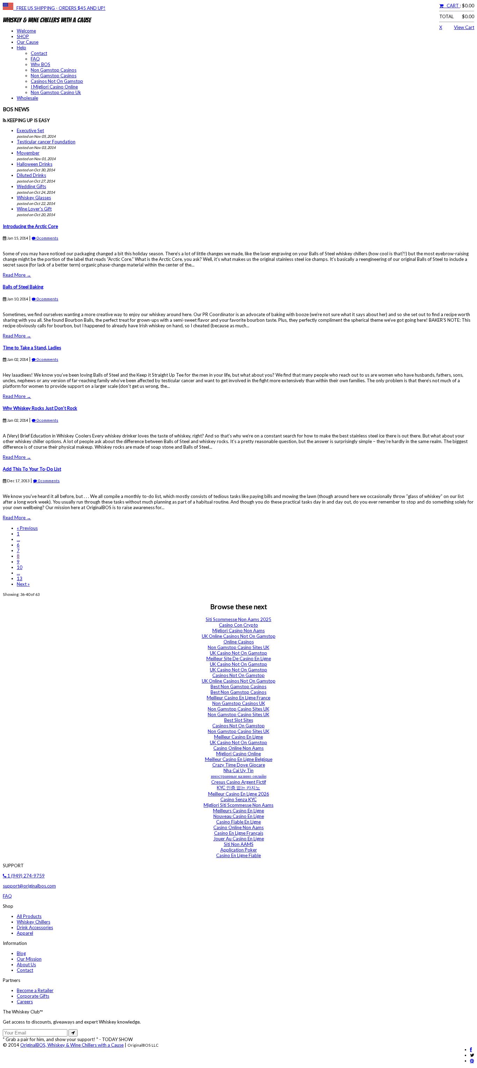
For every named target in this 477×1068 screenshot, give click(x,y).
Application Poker (238, 850)
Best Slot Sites (238, 720)
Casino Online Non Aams (238, 748)
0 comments (47, 238)
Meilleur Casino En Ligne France (238, 697)
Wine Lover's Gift (34, 209)
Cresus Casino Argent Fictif (238, 782)
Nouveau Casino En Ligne (238, 816)
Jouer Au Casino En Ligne (238, 838)
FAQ (35, 59)
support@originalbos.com (29, 886)
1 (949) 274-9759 (25, 875)
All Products (29, 916)
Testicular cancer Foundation (46, 141)
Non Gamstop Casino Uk (56, 92)
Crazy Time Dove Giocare (238, 765)
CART (451, 5)
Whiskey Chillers (33, 922)
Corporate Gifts (33, 996)
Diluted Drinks (31, 175)
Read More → (17, 275)
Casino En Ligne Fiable (238, 855)
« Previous (27, 528)
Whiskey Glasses (34, 197)
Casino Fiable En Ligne (238, 822)
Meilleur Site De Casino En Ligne (238, 658)
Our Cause (27, 42)
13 (19, 578)
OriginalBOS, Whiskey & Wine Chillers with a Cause (72, 1045)
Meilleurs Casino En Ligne (238, 810)
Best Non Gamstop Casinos (238, 686)
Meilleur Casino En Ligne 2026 (238, 794)
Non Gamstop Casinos (53, 70)
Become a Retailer (35, 990)
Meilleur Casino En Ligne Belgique (238, 759)
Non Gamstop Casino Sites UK (238, 647)
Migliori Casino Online (238, 753)
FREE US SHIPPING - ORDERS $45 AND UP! (59, 8)
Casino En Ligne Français (238, 833)
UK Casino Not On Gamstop (238, 653)
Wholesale (27, 98)
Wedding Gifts (31, 186)
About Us (26, 964)
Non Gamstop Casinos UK (238, 703)
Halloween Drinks (34, 164)
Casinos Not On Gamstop (57, 81)
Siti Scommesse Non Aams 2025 (238, 619)
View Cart (464, 27)
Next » (23, 584)
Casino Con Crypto (238, 625)
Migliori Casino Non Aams (238, 630)
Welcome (26, 31)
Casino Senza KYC (238, 799)
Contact (39, 53)
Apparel (25, 933)
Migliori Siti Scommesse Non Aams (238, 805)
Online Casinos (238, 642)
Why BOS (40, 64)
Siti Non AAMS (239, 844)
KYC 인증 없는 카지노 (238, 787)
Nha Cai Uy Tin (238, 770)
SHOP (23, 36)
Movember (28, 153)
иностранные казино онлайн (238, 776)
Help (21, 47)
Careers (25, 1001)
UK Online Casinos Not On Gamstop (239, 636)
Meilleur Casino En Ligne (238, 737)
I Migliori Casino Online (54, 87)
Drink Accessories (35, 927)
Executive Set (30, 130)
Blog (21, 953)
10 (19, 567)
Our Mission (29, 959)
